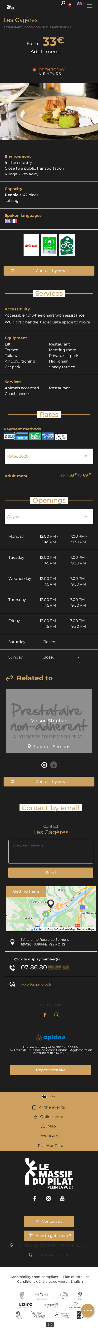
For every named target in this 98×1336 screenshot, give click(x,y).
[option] (49, 723)
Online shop (51, 1116)
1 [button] (44, 764)
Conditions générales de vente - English (50, 1281)
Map (52, 1126)
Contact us (52, 1221)
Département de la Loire (25, 1305)
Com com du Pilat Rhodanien (63, 1295)
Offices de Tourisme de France (80, 1295)
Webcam (49, 1135)
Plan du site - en (76, 1277)
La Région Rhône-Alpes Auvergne (50, 1305)
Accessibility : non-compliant (34, 1277)
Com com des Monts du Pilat (21, 1295)
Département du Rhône (41, 1295)
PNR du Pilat (19, 1314)
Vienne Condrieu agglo (38, 1314)
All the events (52, 1107)
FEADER (62, 1314)
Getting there (26, 891)
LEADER (80, 1314)
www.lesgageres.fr (36, 984)
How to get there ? (53, 1235)
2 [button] (53, 764)
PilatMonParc (50, 1145)
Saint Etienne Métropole (75, 1305)
